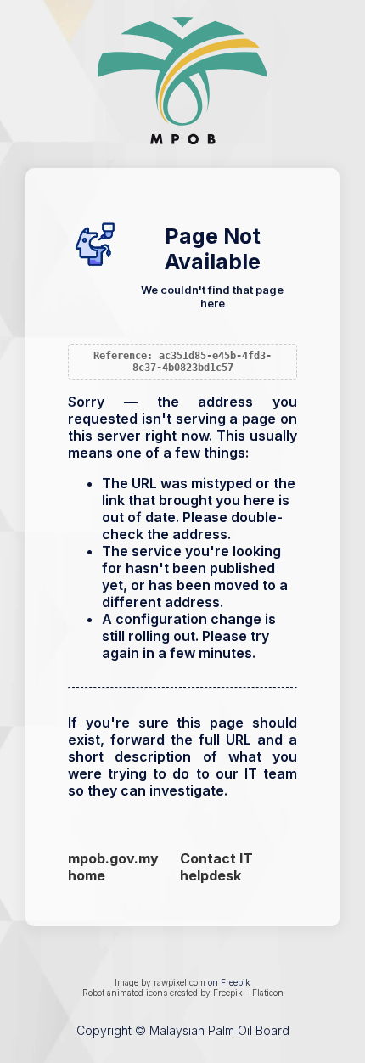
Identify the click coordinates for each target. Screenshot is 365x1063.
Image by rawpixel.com (160, 982)
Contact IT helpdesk (216, 867)
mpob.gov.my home (113, 867)
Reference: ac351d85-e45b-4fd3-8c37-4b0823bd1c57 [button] (182, 362)
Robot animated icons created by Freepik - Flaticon (183, 992)
